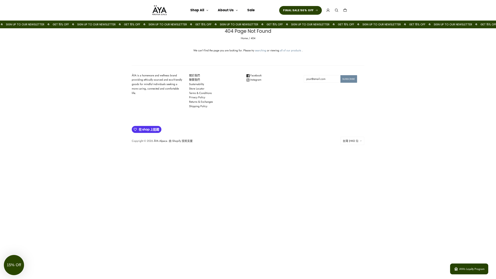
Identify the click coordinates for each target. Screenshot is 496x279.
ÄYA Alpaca (160, 141)
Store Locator (196, 88)
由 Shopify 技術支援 (181, 141)
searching (260, 50)
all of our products (290, 50)
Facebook (256, 75)
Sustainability (196, 84)
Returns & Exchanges (201, 102)
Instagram (255, 80)
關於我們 (194, 75)
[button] (14, 265)
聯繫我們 (194, 80)
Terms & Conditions (200, 93)
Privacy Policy (197, 97)
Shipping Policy (198, 106)
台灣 (350, 141)
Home (244, 38)
